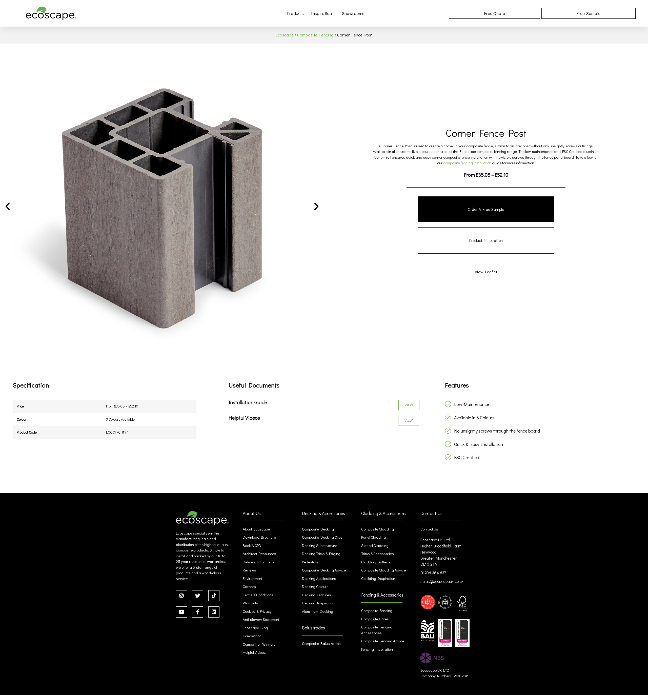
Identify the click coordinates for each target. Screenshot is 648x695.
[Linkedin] (213, 612)
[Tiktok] (213, 595)
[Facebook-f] (197, 612)
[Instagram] (181, 595)
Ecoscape (284, 35)
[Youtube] (181, 612)
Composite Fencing (315, 35)
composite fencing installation (467, 162)
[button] (8, 206)
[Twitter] (197, 595)
